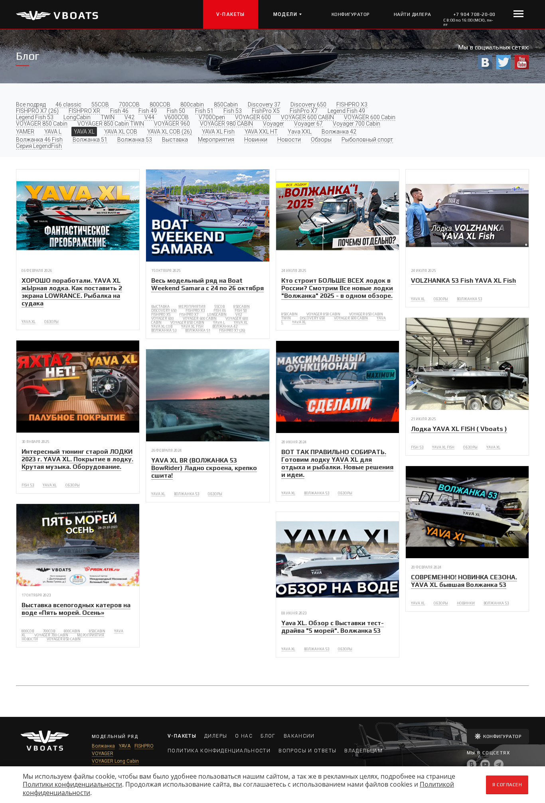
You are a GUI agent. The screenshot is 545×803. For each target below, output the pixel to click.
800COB (160, 104)
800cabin (192, 104)
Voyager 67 (308, 123)
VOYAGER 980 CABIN (226, 123)
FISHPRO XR (84, 111)
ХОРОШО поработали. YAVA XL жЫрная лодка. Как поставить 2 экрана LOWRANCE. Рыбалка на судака (72, 292)
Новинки (255, 139)
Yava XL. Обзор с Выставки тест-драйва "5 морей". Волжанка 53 (332, 626)
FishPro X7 (304, 111)
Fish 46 (119, 111)
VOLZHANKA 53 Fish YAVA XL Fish (463, 280)
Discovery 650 (308, 104)
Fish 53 (232, 111)
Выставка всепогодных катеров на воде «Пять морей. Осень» (76, 608)
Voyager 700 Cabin (356, 123)
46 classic (68, 104)
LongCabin (77, 117)
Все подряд (30, 104)
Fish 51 (204, 111)
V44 (149, 117)
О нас (244, 736)
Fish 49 (147, 111)
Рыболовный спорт (367, 139)
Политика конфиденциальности (219, 751)
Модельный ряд (115, 736)
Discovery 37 (264, 104)
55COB (100, 104)
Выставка (175, 139)
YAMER (25, 131)
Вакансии (299, 736)
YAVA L (52, 131)
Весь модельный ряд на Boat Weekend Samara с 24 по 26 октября (207, 284)
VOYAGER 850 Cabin (41, 123)
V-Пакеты (230, 14)
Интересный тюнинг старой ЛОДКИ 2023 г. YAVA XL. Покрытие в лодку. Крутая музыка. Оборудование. (77, 459)
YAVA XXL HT (261, 131)
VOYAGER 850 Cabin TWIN (110, 123)
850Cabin (226, 104)
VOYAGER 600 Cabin (369, 117)
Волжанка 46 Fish (39, 139)
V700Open (212, 117)
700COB (129, 104)
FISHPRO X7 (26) (37, 111)
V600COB (176, 117)
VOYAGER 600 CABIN (307, 117)
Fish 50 (176, 111)
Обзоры (321, 139)
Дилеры (215, 736)
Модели (285, 14)
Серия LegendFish (39, 146)
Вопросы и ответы (307, 751)
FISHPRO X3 (351, 104)
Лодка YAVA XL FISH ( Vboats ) (459, 429)
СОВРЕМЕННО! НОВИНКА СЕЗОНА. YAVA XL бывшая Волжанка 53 (464, 580)
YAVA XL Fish (218, 131)
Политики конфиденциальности (72, 784)
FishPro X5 (266, 111)
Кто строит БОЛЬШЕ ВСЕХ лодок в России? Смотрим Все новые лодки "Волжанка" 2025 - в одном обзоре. (337, 288)
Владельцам (363, 751)
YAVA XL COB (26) (169, 131)
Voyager (273, 123)
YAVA (124, 746)
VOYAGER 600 (253, 117)
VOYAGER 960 (172, 123)
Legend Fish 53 (34, 117)
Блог (268, 736)
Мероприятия (216, 139)
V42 (129, 117)
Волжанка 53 (134, 139)
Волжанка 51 (90, 139)
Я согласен (507, 784)
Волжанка (103, 746)
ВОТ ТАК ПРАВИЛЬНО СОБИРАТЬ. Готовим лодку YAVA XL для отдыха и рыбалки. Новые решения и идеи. (337, 463)
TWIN (108, 117)
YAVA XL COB (120, 131)
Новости (289, 139)
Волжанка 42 (339, 131)
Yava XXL (300, 131)
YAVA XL (84, 131)
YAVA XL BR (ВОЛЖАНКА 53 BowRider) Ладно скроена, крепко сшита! (204, 468)
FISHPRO (144, 746)
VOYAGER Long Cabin (115, 761)
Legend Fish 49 (346, 111)
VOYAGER (102, 753)
